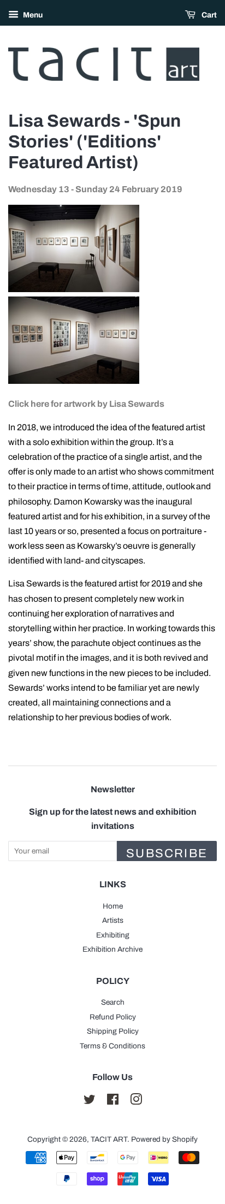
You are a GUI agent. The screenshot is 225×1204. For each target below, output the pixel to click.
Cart (208, 15)
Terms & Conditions (112, 1046)
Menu (32, 15)
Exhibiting (112, 935)
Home (113, 906)
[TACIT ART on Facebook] (112, 1102)
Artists (112, 920)
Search (113, 1002)
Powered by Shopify (164, 1139)
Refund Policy (113, 1017)
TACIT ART (109, 1139)
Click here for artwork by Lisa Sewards (86, 403)
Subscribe (167, 853)
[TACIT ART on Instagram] (136, 1102)
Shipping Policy (113, 1031)
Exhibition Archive (112, 949)
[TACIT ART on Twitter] (90, 1102)
